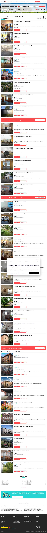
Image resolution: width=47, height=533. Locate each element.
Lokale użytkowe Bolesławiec (28, 482)
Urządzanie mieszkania (38, 517)
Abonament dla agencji (16, 521)
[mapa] (45, 17)
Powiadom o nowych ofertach (41, 9)
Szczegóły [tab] (19, 261)
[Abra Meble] (12, 527)
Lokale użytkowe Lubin (4, 481)
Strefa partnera (38, 520)
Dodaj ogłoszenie (38, 1)
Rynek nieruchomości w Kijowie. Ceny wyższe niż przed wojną (9, 509)
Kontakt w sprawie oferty (16, 520)
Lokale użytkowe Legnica (27, 480)
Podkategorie (23, 487)
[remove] (27, 6)
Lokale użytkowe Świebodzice (5, 483)
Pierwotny (13, 1)
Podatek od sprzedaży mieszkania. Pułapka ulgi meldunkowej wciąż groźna (11, 510)
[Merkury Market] (4, 527)
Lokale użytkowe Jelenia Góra (28, 481)
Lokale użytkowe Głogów (4, 482)
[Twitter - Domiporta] (39, 527)
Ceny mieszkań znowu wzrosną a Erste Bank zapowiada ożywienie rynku (34, 505)
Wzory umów (37, 521)
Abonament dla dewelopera (16, 522)
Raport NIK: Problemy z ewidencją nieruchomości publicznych (32, 509)
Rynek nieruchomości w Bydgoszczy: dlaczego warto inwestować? (33, 510)
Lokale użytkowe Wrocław (4, 480)
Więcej (17, 42)
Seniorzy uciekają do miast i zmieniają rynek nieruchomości (9, 505)
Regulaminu (38, 531)
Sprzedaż (8, 1)
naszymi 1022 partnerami (13, 265)
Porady (23, 1)
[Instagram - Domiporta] (37, 527)
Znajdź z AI (42, 11)
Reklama (2, 520)
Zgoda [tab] (11, 261)
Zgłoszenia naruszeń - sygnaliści (28, 521)
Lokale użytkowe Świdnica (4, 484)
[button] (0, 7)
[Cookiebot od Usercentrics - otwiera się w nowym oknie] (36, 259)
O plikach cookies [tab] (36, 261)
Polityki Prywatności (43, 531)
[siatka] (42, 17)
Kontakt (2, 522)
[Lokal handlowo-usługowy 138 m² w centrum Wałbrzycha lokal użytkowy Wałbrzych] (7, 37)
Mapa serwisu (3, 521)
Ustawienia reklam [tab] (27, 261)
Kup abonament (26, 1)
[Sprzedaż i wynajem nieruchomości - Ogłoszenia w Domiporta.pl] (3, 1)
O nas (2, 517)
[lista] (43, 17)
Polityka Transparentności (27, 520)
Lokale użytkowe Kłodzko (27, 483)
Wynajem (11, 1)
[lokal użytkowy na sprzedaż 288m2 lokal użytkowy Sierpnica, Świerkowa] (7, 442)
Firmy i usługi (20, 1)
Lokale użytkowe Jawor (27, 484)
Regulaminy (25, 517)
